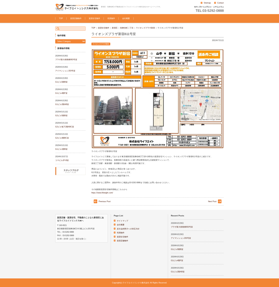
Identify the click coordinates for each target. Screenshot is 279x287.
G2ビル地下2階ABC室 (64, 127)
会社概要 (126, 18)
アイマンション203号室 (65, 71)
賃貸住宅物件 (94, 18)
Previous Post (105, 201)
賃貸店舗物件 (76, 18)
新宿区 (115, 28)
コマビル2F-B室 (62, 160)
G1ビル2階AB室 (62, 104)
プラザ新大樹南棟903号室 (66, 59)
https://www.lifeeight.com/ (102, 193)
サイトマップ (122, 221)
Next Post (212, 201)
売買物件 (111, 18)
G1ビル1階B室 (61, 149)
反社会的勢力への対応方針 (128, 229)
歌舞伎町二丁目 (126, 28)
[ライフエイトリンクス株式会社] (77, 7)
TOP (61, 18)
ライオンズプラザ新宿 (145, 28)
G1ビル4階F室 (61, 93)
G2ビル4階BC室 (62, 138)
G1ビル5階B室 (61, 82)
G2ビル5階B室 (61, 115)
